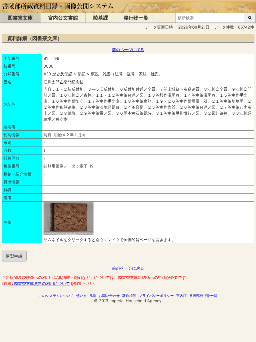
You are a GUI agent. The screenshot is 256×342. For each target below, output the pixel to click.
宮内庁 (181, 295)
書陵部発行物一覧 (203, 295)
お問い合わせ (109, 295)
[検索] (250, 18)
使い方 (81, 295)
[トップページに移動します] (58, 10)
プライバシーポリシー (156, 295)
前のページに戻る (128, 49)
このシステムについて (56, 295)
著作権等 (129, 295)
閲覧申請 (14, 255)
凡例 (92, 295)
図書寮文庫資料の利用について (42, 283)
